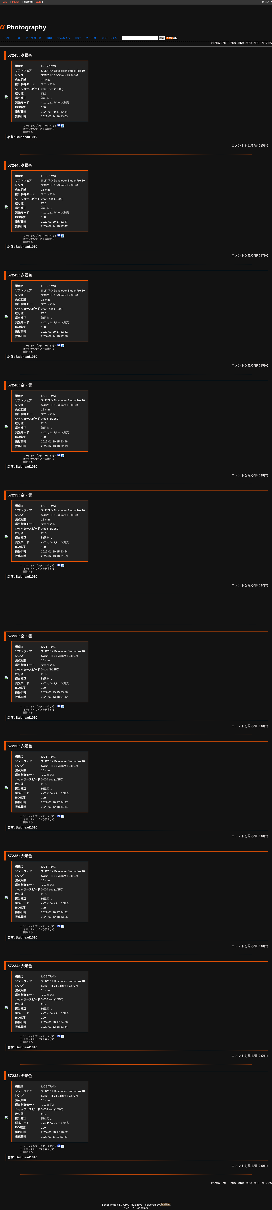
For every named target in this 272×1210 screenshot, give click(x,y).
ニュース (91, 38)
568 (233, 43)
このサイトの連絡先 (136, 1208)
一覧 (17, 38)
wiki (5, 1)
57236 (13, 746)
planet (15, 1)
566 (217, 43)
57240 (13, 385)
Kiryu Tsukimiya (132, 1204)
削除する (28, 132)
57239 (13, 495)
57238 (13, 636)
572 (265, 43)
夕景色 (26, 55)
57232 (13, 1076)
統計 (78, 38)
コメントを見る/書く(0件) (250, 145)
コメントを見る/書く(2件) (250, 255)
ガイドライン (109, 38)
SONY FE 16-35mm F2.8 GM (59, 75)
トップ (6, 38)
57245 (13, 55)
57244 (13, 165)
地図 (49, 38)
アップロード (33, 38)
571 (257, 43)
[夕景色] (6, 97)
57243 (13, 275)
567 (225, 43)
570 (249, 43)
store (38, 1)
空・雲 (26, 385)
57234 (13, 966)
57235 (13, 856)
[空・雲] (6, 427)
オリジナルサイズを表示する (38, 129)
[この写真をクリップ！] (62, 126)
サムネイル (63, 38)
